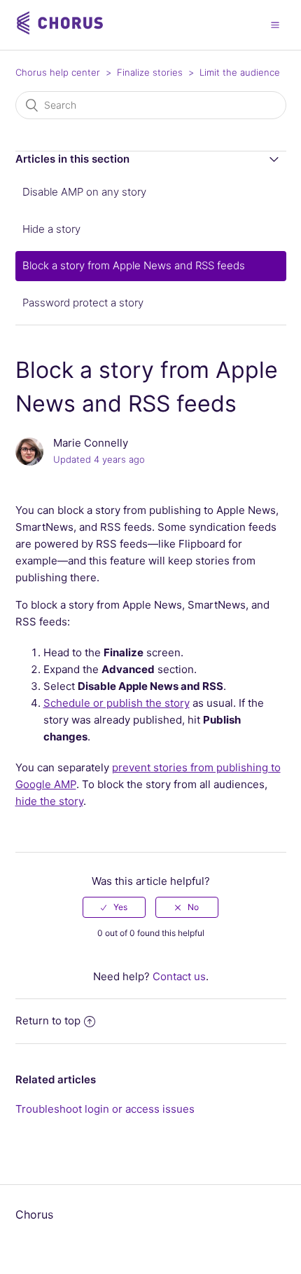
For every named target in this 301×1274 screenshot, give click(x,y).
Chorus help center (57, 72)
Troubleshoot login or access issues (105, 1109)
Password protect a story (83, 302)
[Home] (61, 32)
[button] (275, 24)
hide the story (49, 801)
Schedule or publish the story (116, 703)
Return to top (47, 1020)
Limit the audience (240, 72)
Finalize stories (150, 72)
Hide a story (51, 229)
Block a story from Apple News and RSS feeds (133, 265)
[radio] (114, 907)
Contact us (179, 976)
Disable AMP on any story (84, 191)
